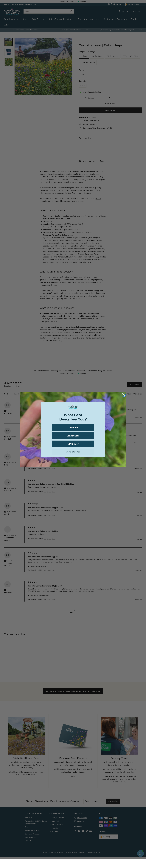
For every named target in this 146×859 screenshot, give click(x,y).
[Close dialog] (124, 395)
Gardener (73, 427)
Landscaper (73, 435)
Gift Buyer (73, 443)
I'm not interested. (73, 452)
